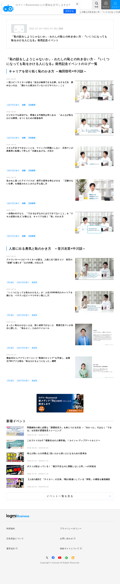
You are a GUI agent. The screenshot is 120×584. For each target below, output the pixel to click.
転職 (24, 105)
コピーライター (13, 105)
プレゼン (10, 282)
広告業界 (32, 105)
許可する (70, 11)
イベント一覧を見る (60, 496)
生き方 (34, 282)
